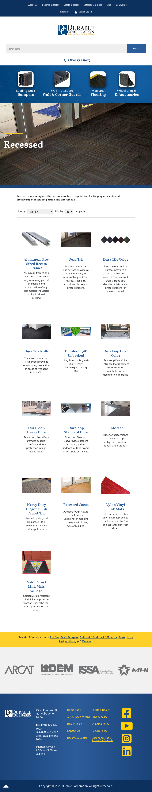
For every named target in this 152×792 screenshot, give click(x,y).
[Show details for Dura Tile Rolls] (36, 331)
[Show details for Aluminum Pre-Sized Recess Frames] (36, 240)
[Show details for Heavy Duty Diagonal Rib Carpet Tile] (36, 485)
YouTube (127, 726)
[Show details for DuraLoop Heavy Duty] (36, 408)
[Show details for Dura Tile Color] (115, 240)
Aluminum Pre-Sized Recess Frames (36, 264)
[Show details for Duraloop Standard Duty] (76, 408)
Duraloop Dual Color (115, 353)
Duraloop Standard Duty (76, 430)
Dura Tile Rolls (36, 351)
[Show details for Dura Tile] (76, 240)
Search (136, 48)
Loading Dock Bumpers (64, 638)
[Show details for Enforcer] (115, 408)
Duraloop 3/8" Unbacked (76, 353)
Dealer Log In (85, 11)
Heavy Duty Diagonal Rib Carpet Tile (36, 509)
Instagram (127, 738)
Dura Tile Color (115, 260)
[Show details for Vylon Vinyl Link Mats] (115, 485)
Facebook (127, 713)
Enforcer (115, 428)
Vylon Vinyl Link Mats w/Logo (36, 586)
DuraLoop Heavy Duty (36, 430)
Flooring (87, 642)
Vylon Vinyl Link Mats (115, 507)
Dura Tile (76, 260)
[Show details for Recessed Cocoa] (76, 485)
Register (64, 11)
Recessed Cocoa (76, 505)
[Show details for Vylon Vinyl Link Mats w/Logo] (36, 563)
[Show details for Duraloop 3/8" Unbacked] (76, 331)
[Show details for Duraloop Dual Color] (115, 331)
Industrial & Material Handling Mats (102, 638)
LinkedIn (127, 751)
